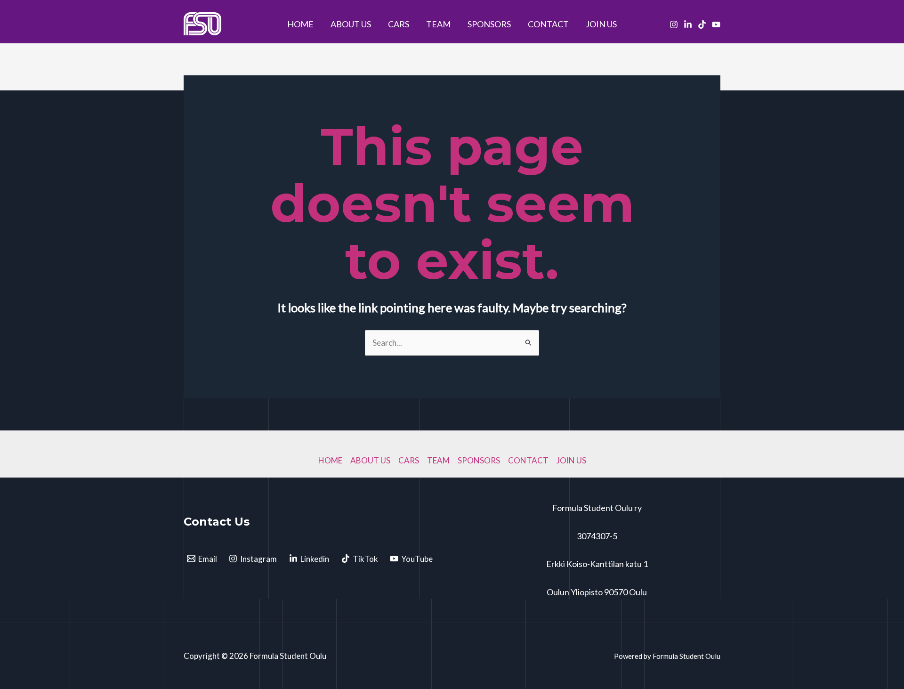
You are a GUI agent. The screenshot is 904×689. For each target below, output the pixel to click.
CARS (398, 24)
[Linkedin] (688, 24)
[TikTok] (702, 24)
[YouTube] (716, 24)
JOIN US (601, 24)
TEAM (438, 24)
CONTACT (548, 24)
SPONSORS (489, 24)
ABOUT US (351, 24)
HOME (300, 24)
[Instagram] (674, 24)
